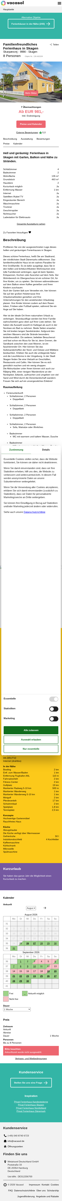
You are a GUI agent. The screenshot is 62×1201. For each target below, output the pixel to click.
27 (34, 943)
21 (14, 976)
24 (34, 976)
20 (55, 971)
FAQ (10, 1190)
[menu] (59, 3)
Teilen (56, 44)
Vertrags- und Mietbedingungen (31, 1058)
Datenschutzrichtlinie (24, 1190)
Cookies (55, 1184)
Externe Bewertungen (27, 132)
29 (48, 943)
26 (27, 943)
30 (55, 943)
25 (41, 976)
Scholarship (53, 1190)
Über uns (41, 1190)
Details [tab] (46, 449)
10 (34, 966)
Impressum (34, 1184)
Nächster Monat (45, 908)
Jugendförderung (26, 1196)
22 (20, 976)
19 (48, 971)
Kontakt (45, 1184)
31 (14, 948)
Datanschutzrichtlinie (34, 512)
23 (27, 976)
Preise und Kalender (31, 124)
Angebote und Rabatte (47, 1196)
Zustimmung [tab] (16, 449)
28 (41, 943)
